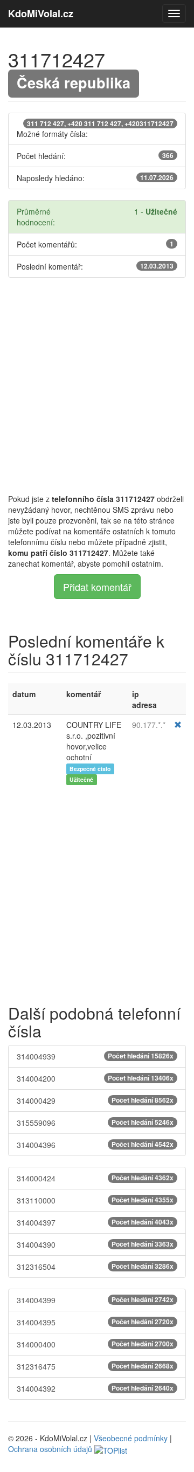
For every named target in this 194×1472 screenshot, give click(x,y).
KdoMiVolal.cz (40, 13)
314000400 (95, 1344)
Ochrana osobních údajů (50, 1448)
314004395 (95, 1322)
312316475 (95, 1366)
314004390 (95, 1244)
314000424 (95, 1178)
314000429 (95, 1100)
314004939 (95, 1056)
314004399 (95, 1300)
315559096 (95, 1122)
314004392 (95, 1388)
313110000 (95, 1200)
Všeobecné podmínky (131, 1438)
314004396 (95, 1144)
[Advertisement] (97, 385)
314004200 (95, 1078)
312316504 (95, 1266)
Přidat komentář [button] (97, 587)
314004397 (95, 1222)
